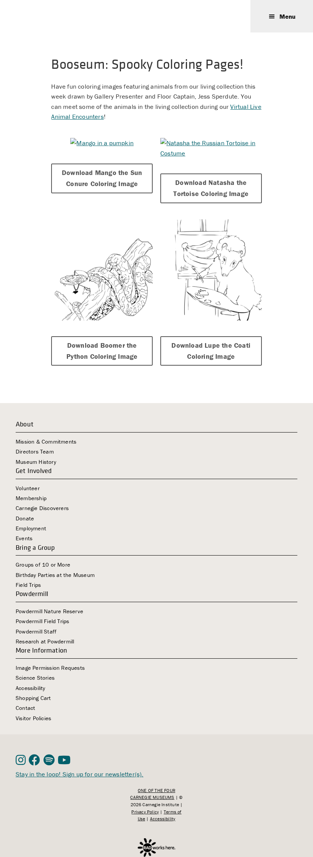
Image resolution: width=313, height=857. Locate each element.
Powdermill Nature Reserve (49, 611)
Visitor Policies (33, 718)
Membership (31, 498)
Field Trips (28, 584)
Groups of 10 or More (43, 564)
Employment (31, 528)
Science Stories (35, 677)
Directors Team (35, 451)
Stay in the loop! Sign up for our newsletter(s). (80, 774)
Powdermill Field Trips (42, 621)
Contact (25, 707)
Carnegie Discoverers (42, 508)
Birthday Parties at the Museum (55, 574)
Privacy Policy (145, 812)
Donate (25, 518)
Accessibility (30, 688)
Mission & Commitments (46, 441)
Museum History (36, 461)
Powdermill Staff (36, 631)
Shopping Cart (33, 697)
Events (24, 538)
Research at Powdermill (45, 641)
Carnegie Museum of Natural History (54, 16)
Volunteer (28, 488)
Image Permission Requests (50, 667)
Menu (287, 16)
